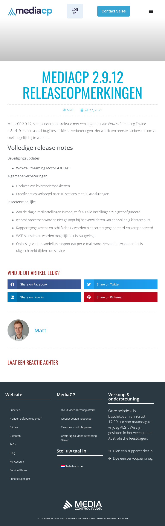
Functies (15, 410)
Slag (12, 453)
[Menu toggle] (151, 11)
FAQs (13, 444)
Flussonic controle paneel (76, 427)
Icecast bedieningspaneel (76, 418)
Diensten (15, 435)
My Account (17, 461)
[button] (44, 284)
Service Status (18, 470)
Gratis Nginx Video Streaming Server (79, 438)
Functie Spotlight (20, 478)
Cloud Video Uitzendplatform (78, 410)
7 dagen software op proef (25, 418)
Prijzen (14, 427)
